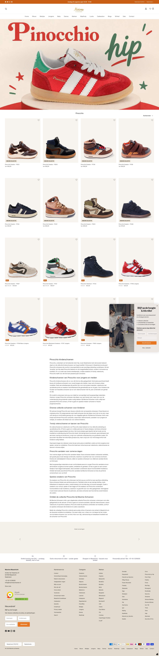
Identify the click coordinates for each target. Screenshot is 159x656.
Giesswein (124, 588)
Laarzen (81, 595)
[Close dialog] (157, 306)
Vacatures (56, 592)
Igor (123, 607)
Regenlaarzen (82, 601)
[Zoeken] (6, 9)
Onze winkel (57, 590)
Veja (146, 613)
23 (119, 168)
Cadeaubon (101, 16)
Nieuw (34, 16)
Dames (66, 16)
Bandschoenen (83, 587)
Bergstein (101, 592)
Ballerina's (81, 590)
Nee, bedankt (147, 347)
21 (119, 287)
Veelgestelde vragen (59, 581)
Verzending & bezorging (60, 576)
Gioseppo (124, 594)
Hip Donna (125, 605)
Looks (92, 16)
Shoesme (147, 596)
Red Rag (147, 585)
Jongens (51, 16)
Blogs (110, 16)
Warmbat (147, 616)
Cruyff (100, 620)
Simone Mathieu (149, 599)
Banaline (101, 584)
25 (5, 168)
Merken (74, 16)
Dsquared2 (125, 574)
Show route (8, 586)
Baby (59, 16)
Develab (124, 571)
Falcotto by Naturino (127, 577)
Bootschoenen (83, 584)
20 (5, 347)
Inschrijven (146, 343)
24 (122, 168)
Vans (146, 610)
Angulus (101, 576)
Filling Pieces (125, 580)
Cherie (100, 606)
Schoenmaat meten (59, 595)
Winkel (117, 16)
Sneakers (81, 573)
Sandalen (81, 578)
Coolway (101, 615)
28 (13, 168)
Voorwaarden (57, 612)
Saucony (147, 594)
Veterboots (82, 592)
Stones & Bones (149, 602)
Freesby (124, 585)
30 (18, 168)
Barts (100, 587)
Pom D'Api (148, 577)
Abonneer (23, 624)
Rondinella (147, 591)
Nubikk (124, 619)
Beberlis (101, 590)
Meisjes (42, 16)
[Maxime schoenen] (79, 8)
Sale (124, 16)
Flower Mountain (126, 582)
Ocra (146, 571)
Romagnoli (148, 588)
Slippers (81, 581)
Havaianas (125, 599)
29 (16, 168)
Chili (100, 604)
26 (8, 168)
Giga (123, 591)
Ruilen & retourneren (59, 578)
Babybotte (102, 578)
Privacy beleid (58, 609)
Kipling (124, 610)
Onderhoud (57, 606)
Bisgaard (101, 598)
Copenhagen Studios (104, 618)
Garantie (56, 604)
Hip (123, 602)
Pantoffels (81, 604)
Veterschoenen (83, 576)
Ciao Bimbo (102, 609)
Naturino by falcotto (127, 616)
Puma (146, 582)
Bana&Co (101, 581)
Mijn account (57, 584)
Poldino (147, 580)
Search (56, 615)
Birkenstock (102, 595)
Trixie (146, 607)
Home (27, 16)
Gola (123, 596)
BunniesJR (102, 601)
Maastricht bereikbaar (60, 598)
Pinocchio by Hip (149, 574)
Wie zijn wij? (57, 587)
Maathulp (83, 16)
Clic (100, 612)
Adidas (101, 573)
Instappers (82, 598)
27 (10, 168)
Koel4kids (124, 613)
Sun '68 (147, 605)
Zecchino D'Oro (149, 619)
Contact (131, 16)
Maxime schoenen (14, 648)
